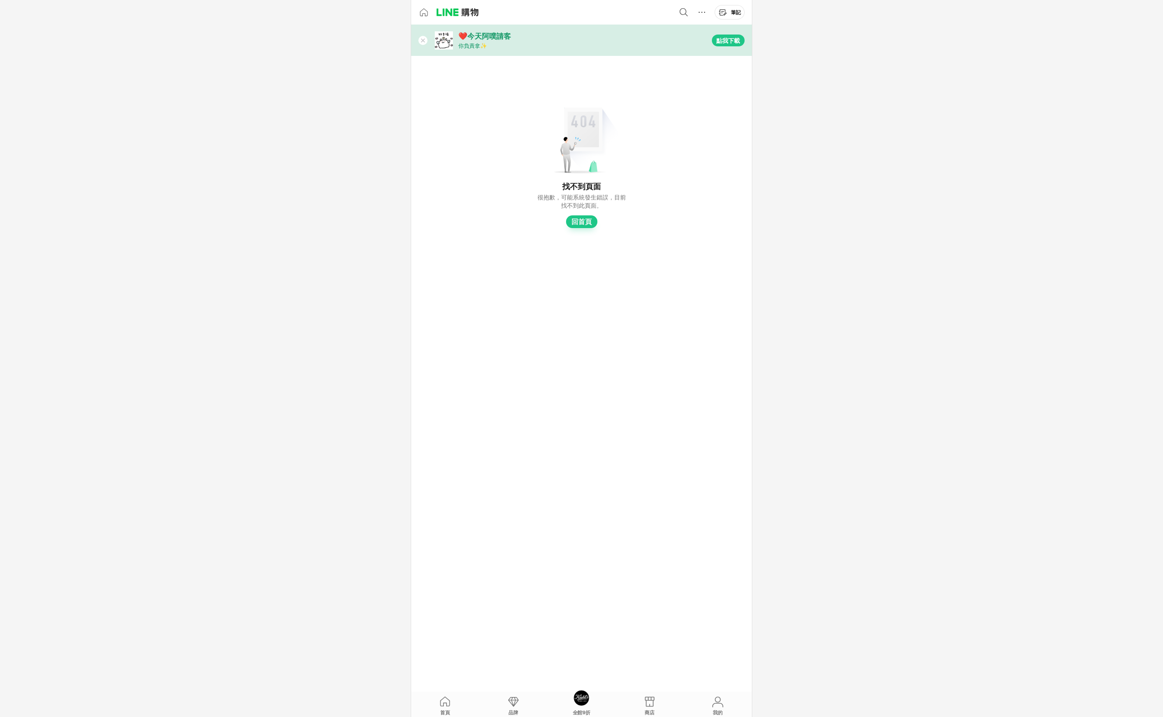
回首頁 (582, 221)
